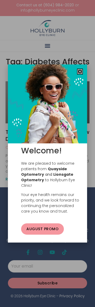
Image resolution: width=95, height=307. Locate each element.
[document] (47, 153)
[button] (80, 71)
